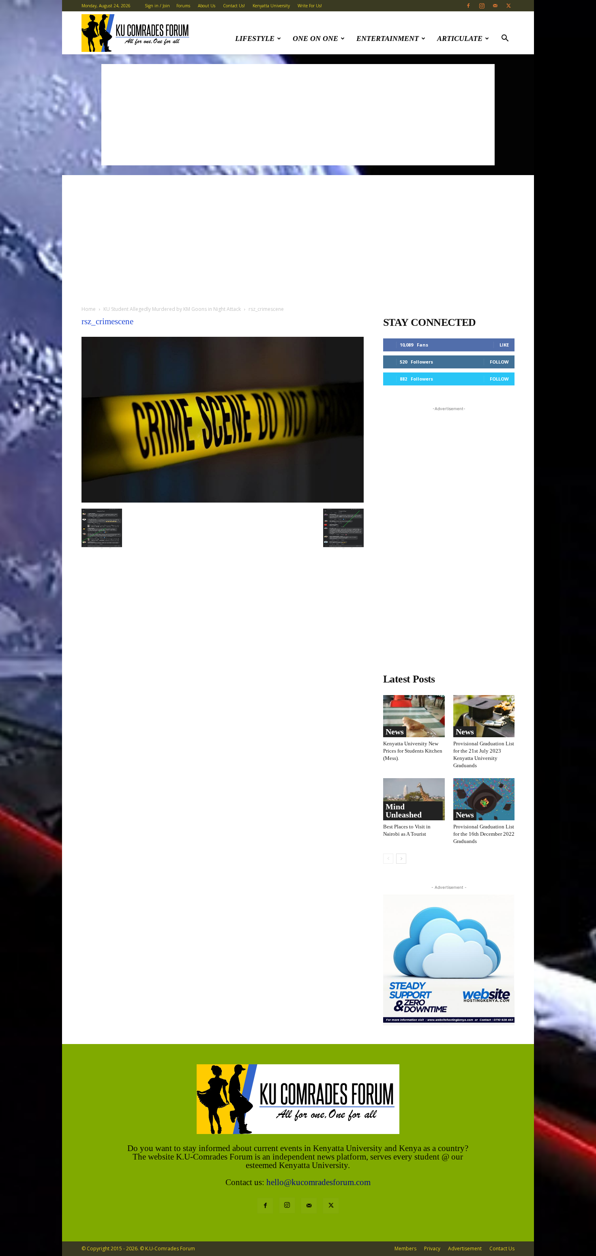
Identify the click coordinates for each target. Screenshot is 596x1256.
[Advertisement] (298, 114)
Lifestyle (254, 38)
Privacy (432, 1248)
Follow (499, 362)
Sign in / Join (157, 6)
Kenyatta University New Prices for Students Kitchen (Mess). (412, 750)
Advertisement (465, 1248)
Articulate (459, 38)
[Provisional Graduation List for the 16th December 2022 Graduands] (484, 799)
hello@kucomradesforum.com (318, 1182)
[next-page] (401, 859)
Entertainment (387, 38)
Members (405, 1248)
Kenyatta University (271, 6)
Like (504, 345)
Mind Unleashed (404, 810)
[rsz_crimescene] (222, 500)
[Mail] (495, 5)
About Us (206, 6)
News (395, 731)
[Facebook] (468, 5)
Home (88, 309)
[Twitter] (508, 5)
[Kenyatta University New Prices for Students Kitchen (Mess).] (414, 716)
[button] (505, 39)
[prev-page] (388, 859)
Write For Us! (310, 6)
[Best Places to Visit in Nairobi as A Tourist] (414, 799)
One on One (315, 38)
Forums (183, 6)
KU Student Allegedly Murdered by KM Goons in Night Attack (172, 309)
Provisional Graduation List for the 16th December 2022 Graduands (484, 834)
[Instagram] (482, 5)
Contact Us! (234, 6)
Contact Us (502, 1248)
